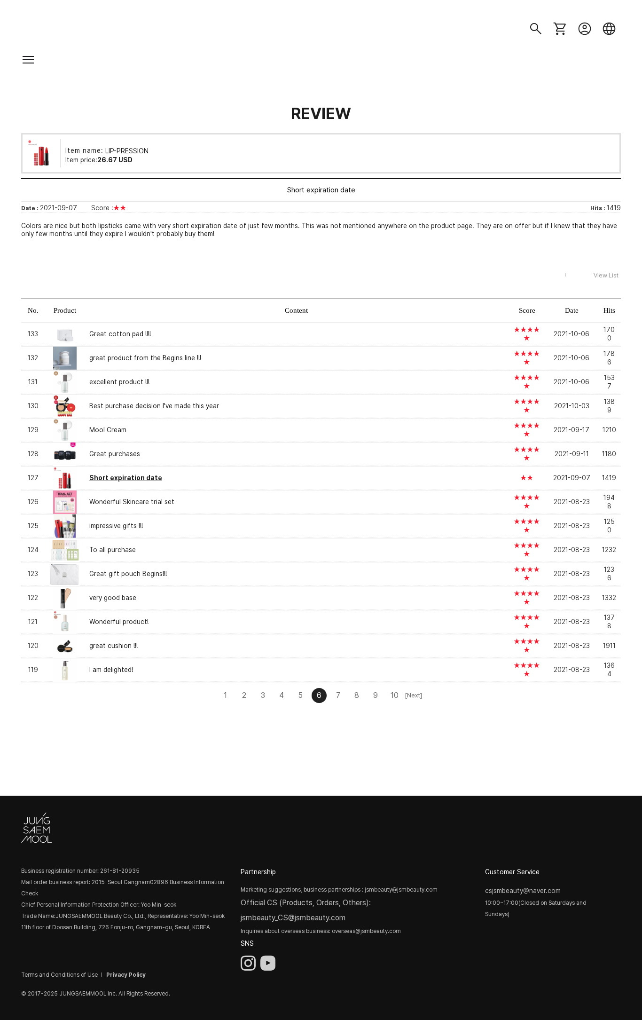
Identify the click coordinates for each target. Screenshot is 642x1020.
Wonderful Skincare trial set (131, 502)
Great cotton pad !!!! (120, 334)
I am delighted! (111, 669)
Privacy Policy (126, 975)
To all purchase (112, 549)
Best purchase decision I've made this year (154, 406)
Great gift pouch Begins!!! (128, 573)
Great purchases (114, 454)
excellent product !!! (119, 382)
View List (606, 275)
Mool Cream (107, 430)
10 (395, 695)
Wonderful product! (119, 621)
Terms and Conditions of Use (59, 975)
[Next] (413, 695)
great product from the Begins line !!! (145, 358)
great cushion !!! (113, 645)
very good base (112, 597)
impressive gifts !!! (116, 526)
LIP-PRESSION (127, 150)
